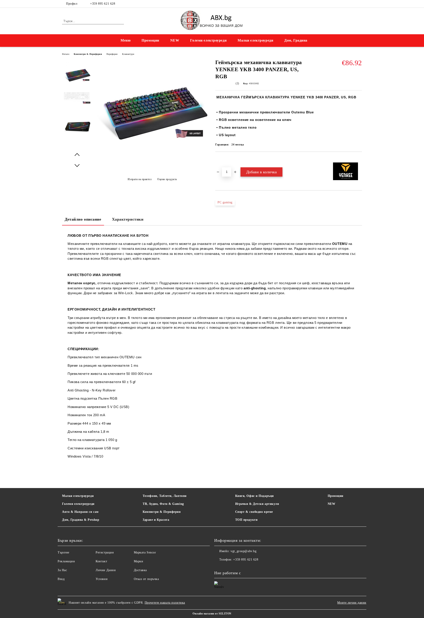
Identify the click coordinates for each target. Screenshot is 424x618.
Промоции (150, 40)
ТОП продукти (246, 519)
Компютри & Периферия (88, 54)
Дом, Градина (295, 40)
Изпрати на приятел (140, 179)
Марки (138, 561)
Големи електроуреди (208, 40)
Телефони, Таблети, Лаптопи (165, 496)
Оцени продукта (167, 179)
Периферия (112, 54)
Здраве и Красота (156, 519)
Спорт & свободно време (254, 511)
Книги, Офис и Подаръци (254, 496)
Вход (61, 579)
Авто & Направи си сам (80, 511)
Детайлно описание (83, 219)
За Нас (62, 570)
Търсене (63, 552)
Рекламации (66, 561)
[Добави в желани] (224, 159)
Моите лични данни (351, 602)
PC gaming (225, 202)
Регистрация (105, 552)
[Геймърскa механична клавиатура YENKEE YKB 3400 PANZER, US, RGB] (77, 75)
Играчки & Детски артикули (257, 503)
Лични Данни (106, 570)
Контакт (101, 561)
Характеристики (128, 219)
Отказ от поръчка (146, 579)
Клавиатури (128, 54)
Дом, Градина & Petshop (80, 519)
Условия (101, 579)
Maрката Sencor (145, 552)
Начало (65, 54)
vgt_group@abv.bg (243, 551)
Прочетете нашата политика (165, 602)
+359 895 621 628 (102, 3)
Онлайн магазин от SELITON (212, 613)
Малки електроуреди (255, 40)
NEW (174, 40)
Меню (126, 40)
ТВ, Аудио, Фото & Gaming (163, 503)
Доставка (140, 570)
